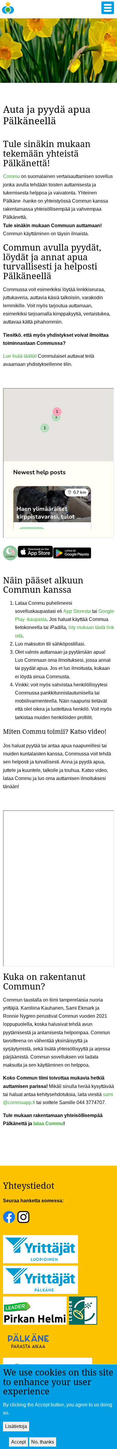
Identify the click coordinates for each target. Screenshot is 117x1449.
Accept (18, 1441)
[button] (107, 8)
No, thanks (42, 1441)
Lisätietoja (16, 1426)
